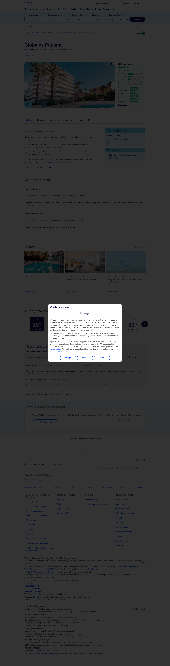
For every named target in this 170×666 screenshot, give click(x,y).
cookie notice (55, 349)
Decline (102, 358)
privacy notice (62, 351)
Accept (68, 358)
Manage (85, 358)
